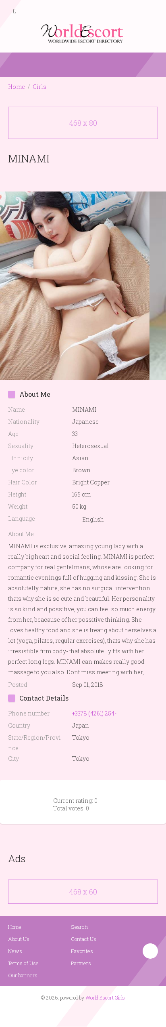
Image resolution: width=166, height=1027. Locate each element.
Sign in (152, 11)
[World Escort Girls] (83, 33)
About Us (18, 939)
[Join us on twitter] (97, 1013)
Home (16, 86)
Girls (39, 86)
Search (79, 926)
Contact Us (83, 939)
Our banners (22, 975)
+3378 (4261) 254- (94, 713)
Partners (81, 963)
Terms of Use (23, 963)
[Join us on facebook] (80, 1013)
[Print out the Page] (75, 177)
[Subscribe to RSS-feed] (66, 1013)
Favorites (82, 951)
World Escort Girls (105, 997)
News (15, 951)
